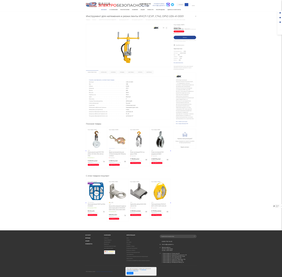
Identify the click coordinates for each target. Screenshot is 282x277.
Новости (106, 238)
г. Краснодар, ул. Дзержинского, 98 (172, 260)
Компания (107, 235)
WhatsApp (144, 265)
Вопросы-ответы (131, 250)
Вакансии (106, 244)
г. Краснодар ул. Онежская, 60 (171, 253)
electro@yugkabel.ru (168, 244)
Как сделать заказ (108, 248)
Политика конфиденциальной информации (137, 256)
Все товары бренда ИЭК (182, 123)
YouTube (141, 265)
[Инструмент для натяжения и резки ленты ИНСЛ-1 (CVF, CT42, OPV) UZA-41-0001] (128, 47)
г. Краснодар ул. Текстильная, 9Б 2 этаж (173, 256)
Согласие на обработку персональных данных (138, 260)
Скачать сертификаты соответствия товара (101, 80)
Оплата (140, 72)
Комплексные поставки (110, 246)
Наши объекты (107, 240)
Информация (131, 235)
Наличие (113, 72)
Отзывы (122, 72)
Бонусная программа (132, 248)
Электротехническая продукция (104, 271)
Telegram (137, 265)
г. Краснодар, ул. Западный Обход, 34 (173, 262)
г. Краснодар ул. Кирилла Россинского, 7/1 (174, 255)
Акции (87, 240)
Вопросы (149, 72)
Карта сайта (130, 258)
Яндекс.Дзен (148, 265)
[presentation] (86, 150)
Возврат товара (131, 246)
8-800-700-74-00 (145, 4)
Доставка (131, 72)
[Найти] (186, 4)
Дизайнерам (107, 242)
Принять (130, 273)
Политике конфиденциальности (136, 270)
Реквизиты (88, 243)
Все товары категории (181, 121)
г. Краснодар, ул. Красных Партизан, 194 (173, 259)
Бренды (87, 238)
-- (279, 13)
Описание (103, 72)
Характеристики (92, 72)
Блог (128, 238)
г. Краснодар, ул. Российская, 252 (171, 258)
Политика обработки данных (277, 206)
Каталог (88, 235)
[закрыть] (281, 206)
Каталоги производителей (133, 252)
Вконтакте (133, 265)
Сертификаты (130, 254)
